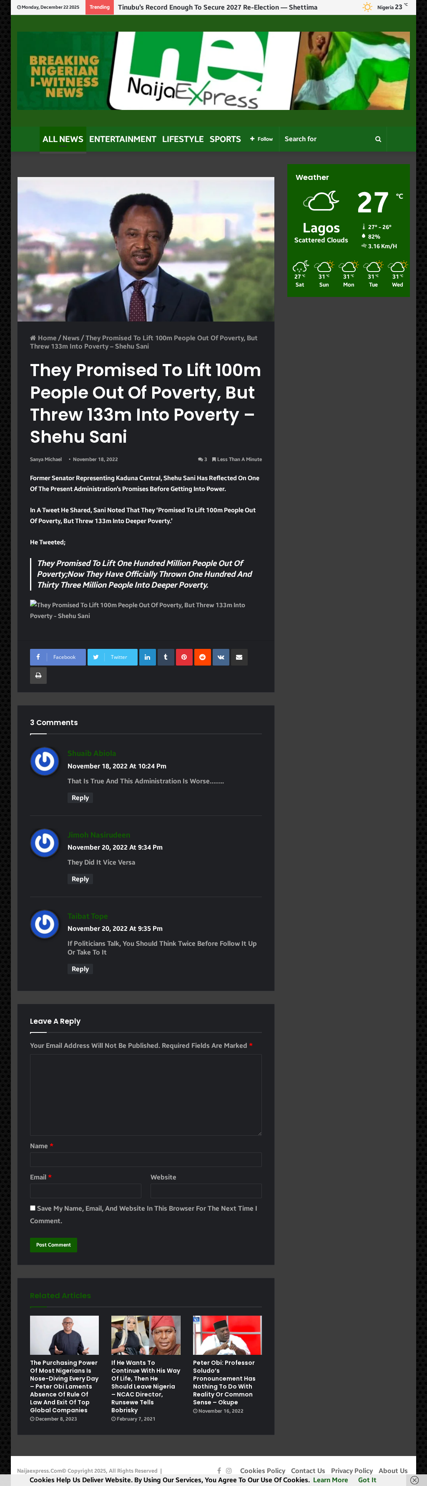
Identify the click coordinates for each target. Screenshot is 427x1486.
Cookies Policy (262, 1471)
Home (46, 338)
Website (163, 1177)
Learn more (330, 1480)
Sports (225, 139)
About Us (393, 1471)
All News (63, 139)
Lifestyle (183, 139)
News (71, 338)
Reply (80, 798)
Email (41, 1177)
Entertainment (122, 139)
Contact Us (308, 1471)
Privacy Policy (352, 1471)
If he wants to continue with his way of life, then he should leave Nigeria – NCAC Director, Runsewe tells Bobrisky (145, 1386)
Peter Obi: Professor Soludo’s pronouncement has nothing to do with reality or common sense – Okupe (224, 1382)
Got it (367, 1480)
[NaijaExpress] (213, 71)
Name (41, 1146)
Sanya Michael (46, 459)
